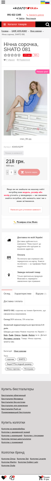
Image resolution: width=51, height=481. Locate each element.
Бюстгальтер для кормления (14, 405)
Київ (6, 335)
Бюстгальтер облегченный (13, 395)
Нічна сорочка (13, 369)
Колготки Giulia (8, 465)
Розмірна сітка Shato (27, 222)
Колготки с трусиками (34, 435)
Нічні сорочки (20, 351)
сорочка (10, 359)
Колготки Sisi (23, 459)
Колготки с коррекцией (11, 435)
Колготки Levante (38, 459)
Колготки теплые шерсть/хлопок (16, 439)
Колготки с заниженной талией (15, 432)
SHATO (22, 359)
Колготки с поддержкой (12, 442)
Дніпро (31, 335)
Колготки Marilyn (9, 462)
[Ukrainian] (43, 4)
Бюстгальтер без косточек (13, 402)
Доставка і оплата (12, 338)
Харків (24, 335)
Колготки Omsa (8, 459)
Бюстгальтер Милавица (12, 399)
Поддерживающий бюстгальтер (16, 412)
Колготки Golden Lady (28, 462)
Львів (11, 335)
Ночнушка (28, 369)
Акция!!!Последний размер (19, 364)
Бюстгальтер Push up (11, 409)
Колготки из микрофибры (13, 429)
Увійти (22, 18)
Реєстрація (31, 18)
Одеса (17, 335)
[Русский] (47, 4)
